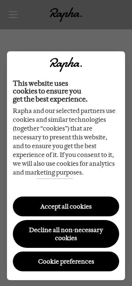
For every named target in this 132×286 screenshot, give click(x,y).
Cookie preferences (66, 261)
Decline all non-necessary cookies (66, 234)
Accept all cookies (66, 206)
